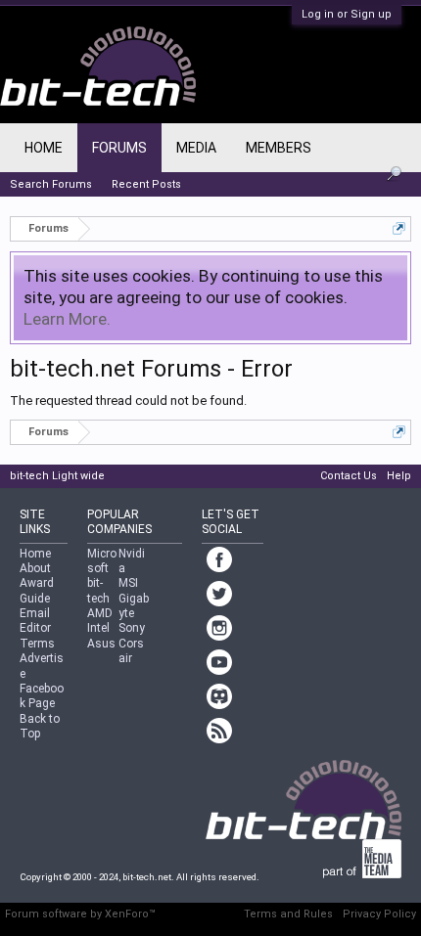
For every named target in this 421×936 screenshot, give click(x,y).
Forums (119, 148)
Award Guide (37, 590)
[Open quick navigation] (399, 228)
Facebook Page (42, 696)
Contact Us (348, 475)
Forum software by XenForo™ (80, 914)
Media (196, 148)
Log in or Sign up (347, 14)
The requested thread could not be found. (128, 400)
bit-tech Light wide (57, 475)
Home (43, 148)
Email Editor (35, 620)
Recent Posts (146, 184)
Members (278, 148)
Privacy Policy (379, 914)
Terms (37, 643)
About (35, 568)
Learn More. (67, 319)
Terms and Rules (288, 914)
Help (399, 475)
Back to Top (40, 726)
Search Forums (51, 184)
